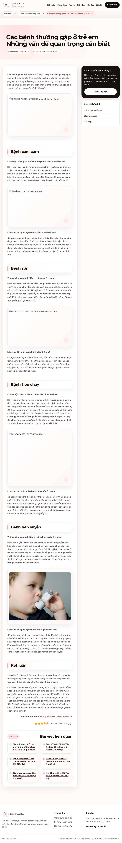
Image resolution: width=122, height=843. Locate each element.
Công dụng (62, 5)
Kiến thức (81, 5)
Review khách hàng (63, 822)
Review (72, 5)
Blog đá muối (90, 116)
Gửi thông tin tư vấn (96, 826)
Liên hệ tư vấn (100, 92)
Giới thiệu (51, 5)
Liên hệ (99, 5)
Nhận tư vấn (112, 5)
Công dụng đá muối (93, 110)
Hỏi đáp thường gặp (63, 826)
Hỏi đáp (90, 5)
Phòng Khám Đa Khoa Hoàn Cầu (56, 716)
